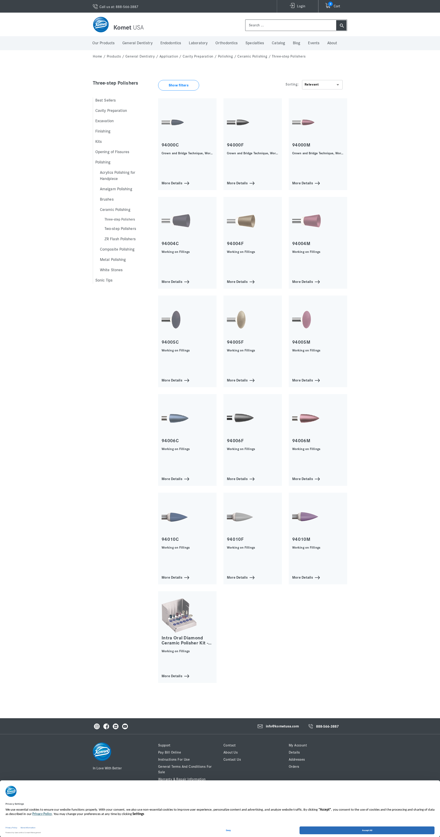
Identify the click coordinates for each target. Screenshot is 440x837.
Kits (98, 142)
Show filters (179, 85)
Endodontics (170, 43)
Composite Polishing (117, 249)
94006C (170, 440)
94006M (301, 440)
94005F (235, 342)
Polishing (225, 56)
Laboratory (198, 43)
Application (169, 56)
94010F (235, 539)
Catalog (278, 43)
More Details (172, 182)
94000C (170, 145)
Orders (294, 766)
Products (114, 56)
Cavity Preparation (198, 56)
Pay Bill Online (169, 752)
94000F (235, 145)
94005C (170, 342)
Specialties (254, 43)
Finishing (102, 131)
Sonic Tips (104, 280)
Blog (296, 43)
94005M (301, 342)
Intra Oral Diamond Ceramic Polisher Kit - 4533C (185, 642)
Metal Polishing (113, 260)
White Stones (111, 270)
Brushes (107, 199)
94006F (235, 440)
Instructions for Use (174, 759)
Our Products (103, 43)
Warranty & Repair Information (182, 779)
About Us (230, 752)
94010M (301, 539)
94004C (170, 243)
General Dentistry (137, 43)
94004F (235, 243)
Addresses (297, 759)
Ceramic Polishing (252, 56)
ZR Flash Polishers (120, 239)
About (332, 43)
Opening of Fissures (112, 152)
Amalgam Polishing (116, 189)
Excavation (104, 121)
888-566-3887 (327, 726)
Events (313, 43)
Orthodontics (226, 43)
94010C (170, 539)
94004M (301, 243)
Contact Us (232, 759)
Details (294, 752)
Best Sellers (105, 100)
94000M (301, 145)
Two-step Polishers (120, 229)
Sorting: (292, 84)
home (97, 56)
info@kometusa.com (282, 726)
